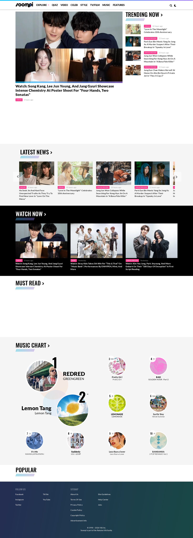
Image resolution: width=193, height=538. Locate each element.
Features (119, 5)
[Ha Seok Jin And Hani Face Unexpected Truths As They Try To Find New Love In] (36, 173)
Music (106, 5)
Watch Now (29, 213)
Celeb (74, 5)
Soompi (22, 187)
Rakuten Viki (102, 530)
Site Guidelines (104, 494)
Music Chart (31, 345)
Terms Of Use (76, 499)
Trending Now (142, 14)
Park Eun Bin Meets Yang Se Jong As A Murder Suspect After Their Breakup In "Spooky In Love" (160, 44)
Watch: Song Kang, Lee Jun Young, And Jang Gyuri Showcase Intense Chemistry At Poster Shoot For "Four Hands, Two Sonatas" (64, 90)
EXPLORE (41, 5)
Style (83, 5)
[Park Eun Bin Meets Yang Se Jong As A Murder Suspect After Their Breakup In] (152, 173)
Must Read (28, 283)
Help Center (103, 499)
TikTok (45, 494)
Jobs (100, 505)
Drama (19, 99)
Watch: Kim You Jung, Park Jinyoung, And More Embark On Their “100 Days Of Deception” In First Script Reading (150, 266)
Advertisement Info (79, 520)
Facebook (19, 494)
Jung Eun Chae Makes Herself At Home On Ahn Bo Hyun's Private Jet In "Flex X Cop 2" (159, 73)
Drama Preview (150, 38)
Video (64, 5)
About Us (74, 494)
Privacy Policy (77, 505)
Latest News (34, 152)
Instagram (19, 499)
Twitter (18, 505)
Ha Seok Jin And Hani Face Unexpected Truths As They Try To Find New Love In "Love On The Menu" (36, 194)
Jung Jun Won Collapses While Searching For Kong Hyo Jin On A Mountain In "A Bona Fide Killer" (159, 58)
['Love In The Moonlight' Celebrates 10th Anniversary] (133, 29)
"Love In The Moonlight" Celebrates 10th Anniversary (158, 30)
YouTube (46, 499)
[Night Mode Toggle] (175, 6)
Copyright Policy (78, 515)
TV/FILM (95, 5)
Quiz (55, 5)
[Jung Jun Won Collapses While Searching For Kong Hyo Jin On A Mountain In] (113, 173)
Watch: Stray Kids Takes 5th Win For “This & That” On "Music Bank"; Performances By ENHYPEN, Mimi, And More (96, 266)
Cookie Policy (76, 510)
